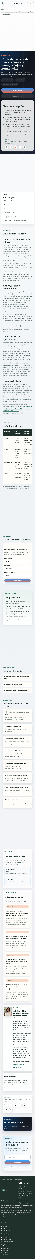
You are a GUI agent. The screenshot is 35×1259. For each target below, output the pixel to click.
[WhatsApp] (20, 1105)
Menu (30, 3)
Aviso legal (6, 1248)
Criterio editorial (18, 1064)
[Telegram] (24, 1105)
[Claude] (25, 147)
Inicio (3, 9)
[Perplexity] (11, 147)
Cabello (5, 1226)
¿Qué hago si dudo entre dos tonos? (17, 690)
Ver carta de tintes (17, 96)
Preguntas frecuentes (10, 217)
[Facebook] (11, 1105)
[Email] (6, 1110)
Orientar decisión (17, 580)
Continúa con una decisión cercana (15, 220)
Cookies (5, 1252)
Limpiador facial (8, 1241)
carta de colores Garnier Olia (13, 409)
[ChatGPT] (6, 147)
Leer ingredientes (17, 90)
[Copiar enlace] (11, 1110)
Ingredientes (6, 1230)
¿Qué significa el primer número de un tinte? (17, 677)
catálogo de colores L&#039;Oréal (21, 406)
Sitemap (5, 1255)
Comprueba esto (9, 213)
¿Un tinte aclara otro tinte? (14, 684)
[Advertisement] (17, 33)
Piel (4, 1228)
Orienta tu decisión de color (12, 209)
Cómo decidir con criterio (12, 201)
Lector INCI (6, 1237)
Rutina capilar (7, 1239)
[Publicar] (6, 1105)
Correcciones (17, 1067)
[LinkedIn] (15, 1105)
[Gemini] (20, 147)
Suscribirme (17, 1162)
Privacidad (7, 1168)
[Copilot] (16, 147)
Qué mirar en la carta (10, 205)
